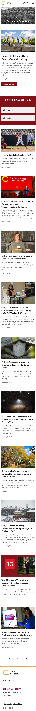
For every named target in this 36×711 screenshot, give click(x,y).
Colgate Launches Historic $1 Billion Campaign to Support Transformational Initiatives (17, 204)
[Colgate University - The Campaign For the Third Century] (10, 3)
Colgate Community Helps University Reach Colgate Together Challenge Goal (17, 528)
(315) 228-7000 (7, 695)
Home (18, 18)
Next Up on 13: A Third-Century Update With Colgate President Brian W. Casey (15, 583)
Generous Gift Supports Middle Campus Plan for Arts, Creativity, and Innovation (16, 474)
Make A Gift (26, 2)
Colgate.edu (8, 704)
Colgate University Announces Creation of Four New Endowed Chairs (15, 365)
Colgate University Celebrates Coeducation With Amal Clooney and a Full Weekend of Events (16, 310)
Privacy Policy (17, 704)
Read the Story (10, 84)
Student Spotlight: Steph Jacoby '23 (16, 155)
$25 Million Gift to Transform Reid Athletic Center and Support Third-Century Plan (17, 419)
